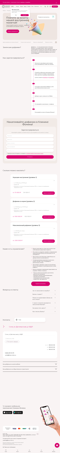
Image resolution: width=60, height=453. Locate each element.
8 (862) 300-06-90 (9, 353)
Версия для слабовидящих (10, 447)
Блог (32, 6)
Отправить (30, 157)
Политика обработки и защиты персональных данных (13, 442)
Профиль (53, 451)
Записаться (55, 6)
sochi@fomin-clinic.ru (10, 355)
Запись (29, 451)
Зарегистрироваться (13, 31)
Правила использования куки (8, 443)
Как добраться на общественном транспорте (16, 369)
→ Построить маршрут (12, 342)
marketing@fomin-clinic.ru (8, 440)
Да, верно (25, 15)
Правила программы (41, 284)
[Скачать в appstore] (7, 412)
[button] (44, 290)
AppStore (22, 2)
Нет (16, 15)
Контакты (36, 6)
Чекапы (29, 6)
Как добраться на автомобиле (11, 364)
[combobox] (29, 320)
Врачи (21, 6)
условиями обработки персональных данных (34, 153)
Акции (25, 6)
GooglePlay (28, 2)
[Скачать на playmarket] (18, 412)
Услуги (17, 6)
